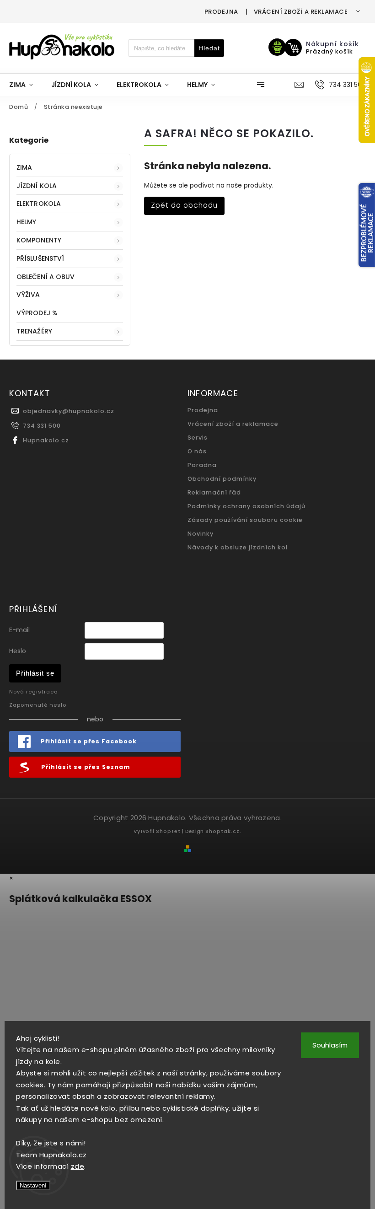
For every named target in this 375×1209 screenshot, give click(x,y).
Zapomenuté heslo (37, 705)
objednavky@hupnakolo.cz (68, 411)
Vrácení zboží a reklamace (301, 11)
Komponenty (38, 240)
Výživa (28, 294)
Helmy (26, 221)
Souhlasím (330, 1045)
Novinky (201, 533)
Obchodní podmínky (222, 479)
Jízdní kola (36, 185)
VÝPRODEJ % (37, 312)
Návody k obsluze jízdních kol (238, 547)
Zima (24, 167)
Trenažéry (34, 331)
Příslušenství (40, 258)
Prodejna (221, 11)
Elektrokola (38, 203)
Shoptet (168, 831)
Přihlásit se (35, 673)
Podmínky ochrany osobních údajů (246, 506)
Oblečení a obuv (45, 276)
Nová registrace (33, 691)
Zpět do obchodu (184, 205)
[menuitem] (25, 84)
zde (78, 1166)
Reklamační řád (214, 492)
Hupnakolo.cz (46, 440)
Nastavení (33, 1185)
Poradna (202, 465)
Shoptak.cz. (223, 831)
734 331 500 (42, 426)
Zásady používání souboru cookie (245, 520)
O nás (197, 451)
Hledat (209, 48)
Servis (198, 437)
